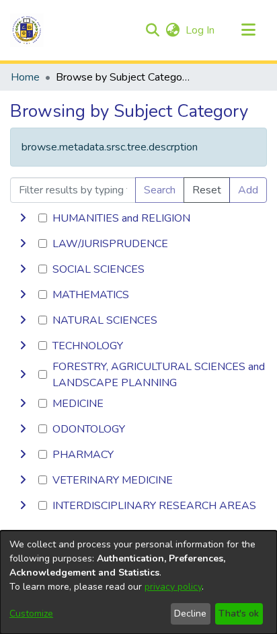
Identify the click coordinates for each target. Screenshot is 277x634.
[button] (27, 30)
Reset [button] (206, 190)
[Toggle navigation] (248, 30)
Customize (31, 613)
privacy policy (173, 586)
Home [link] (25, 77)
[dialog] (138, 582)
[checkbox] (42, 218)
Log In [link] (201, 30)
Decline (190, 613)
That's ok (239, 613)
